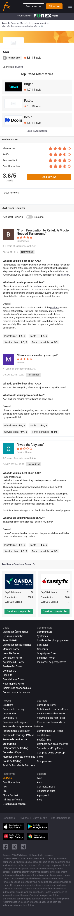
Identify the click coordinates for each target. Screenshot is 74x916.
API (5, 786)
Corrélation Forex (12, 657)
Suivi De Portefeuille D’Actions (19, 765)
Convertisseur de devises (16, 692)
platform (65, 274)
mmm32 (21, 362)
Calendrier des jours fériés (17, 644)
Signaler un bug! (46, 790)
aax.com (18, 66)
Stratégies (42, 644)
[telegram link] (23, 847)
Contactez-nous (46, 786)
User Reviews (11, 192)
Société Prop (44, 739)
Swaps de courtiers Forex (51, 713)
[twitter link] (14, 847)
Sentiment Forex (46, 657)
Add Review (49, 176)
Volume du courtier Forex (51, 717)
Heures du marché (13, 636)
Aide (39, 782)
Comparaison (44, 761)
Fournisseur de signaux (16, 722)
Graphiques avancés (14, 803)
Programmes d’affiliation (16, 730)
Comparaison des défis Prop (52, 743)
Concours (42, 649)
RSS (5, 790)
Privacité (24, 817)
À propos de (43, 795)
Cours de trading (12, 761)
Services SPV (10, 717)
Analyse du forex (12, 666)
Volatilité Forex (11, 653)
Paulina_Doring (24, 452)
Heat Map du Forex (13, 683)
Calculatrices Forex (13, 679)
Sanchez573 (23, 241)
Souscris (38, 216)
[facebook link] (5, 847)
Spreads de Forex (46, 704)
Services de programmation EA (20, 726)
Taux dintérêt (10, 640)
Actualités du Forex (13, 662)
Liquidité (7, 675)
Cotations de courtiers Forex (52, 709)
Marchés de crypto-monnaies (19, 756)
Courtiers (8, 704)
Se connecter (33, 6)
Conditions (9, 817)
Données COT (10, 670)
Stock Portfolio (11, 795)
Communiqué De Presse (50, 730)
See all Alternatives (37, 130)
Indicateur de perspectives (51, 662)
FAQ (39, 778)
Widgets (7, 778)
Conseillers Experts (13, 752)
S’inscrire (54, 6)
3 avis (9, 180)
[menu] (70, 6)
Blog (39, 799)
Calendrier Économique (15, 631)
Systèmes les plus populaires (53, 640)
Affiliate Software (12, 799)
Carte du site (40, 817)
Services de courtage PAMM (18, 735)
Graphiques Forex (47, 653)
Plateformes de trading (15, 748)
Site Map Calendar (61, 817)
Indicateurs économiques (17, 688)
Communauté (44, 631)
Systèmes (42, 636)
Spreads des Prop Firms (50, 748)
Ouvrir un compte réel (19, 611)
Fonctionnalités (11, 782)
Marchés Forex (11, 649)
